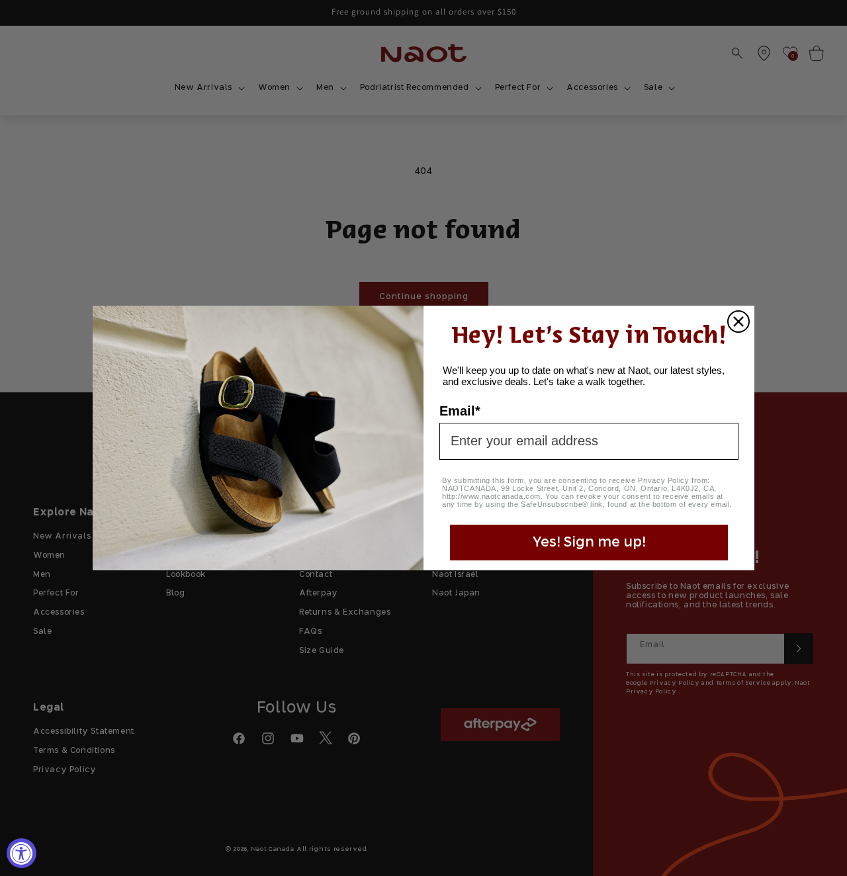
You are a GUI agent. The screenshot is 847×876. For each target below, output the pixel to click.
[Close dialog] (738, 321)
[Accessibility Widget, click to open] (21, 853)
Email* (459, 411)
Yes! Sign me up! (589, 542)
